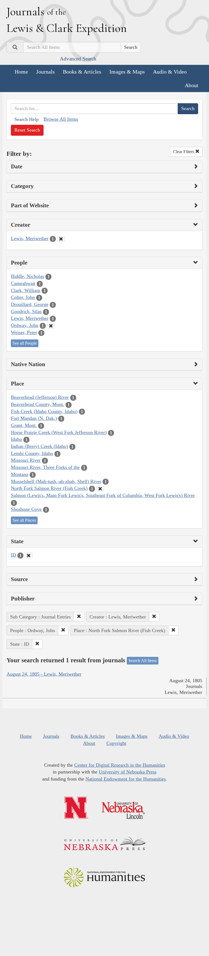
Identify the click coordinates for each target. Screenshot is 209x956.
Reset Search (27, 130)
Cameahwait (23, 283)
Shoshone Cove (26, 509)
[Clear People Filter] (51, 326)
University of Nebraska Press (127, 772)
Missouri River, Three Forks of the (45, 467)
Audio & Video (170, 72)
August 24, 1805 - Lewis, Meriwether (44, 674)
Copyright (116, 743)
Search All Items (142, 660)
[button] (79, 617)
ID (13, 555)
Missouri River (26, 460)
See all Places (24, 520)
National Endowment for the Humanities (125, 779)
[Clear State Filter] (28, 555)
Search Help (26, 119)
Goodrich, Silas (26, 311)
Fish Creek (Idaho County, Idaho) (44, 411)
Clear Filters (184, 151)
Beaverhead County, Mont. (37, 404)
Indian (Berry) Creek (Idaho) (39, 446)
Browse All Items (61, 119)
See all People (25, 343)
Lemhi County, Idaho (32, 453)
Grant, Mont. (24, 425)
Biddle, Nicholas (27, 276)
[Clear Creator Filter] (61, 239)
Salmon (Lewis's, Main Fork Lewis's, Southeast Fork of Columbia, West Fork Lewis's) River (103, 495)
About (191, 85)
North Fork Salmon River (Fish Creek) (49, 488)
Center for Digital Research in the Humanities (119, 765)
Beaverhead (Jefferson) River (40, 397)
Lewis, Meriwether (29, 238)
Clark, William (25, 290)
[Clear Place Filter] (100, 488)
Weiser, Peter (24, 332)
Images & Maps (127, 72)
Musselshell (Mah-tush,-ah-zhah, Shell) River (56, 481)
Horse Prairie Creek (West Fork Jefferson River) (59, 432)
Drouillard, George (29, 304)
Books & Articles (82, 72)
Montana (19, 474)
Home (21, 72)
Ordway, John (24, 325)
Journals (45, 72)
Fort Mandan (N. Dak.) (34, 418)
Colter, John (23, 297)
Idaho (16, 439)
